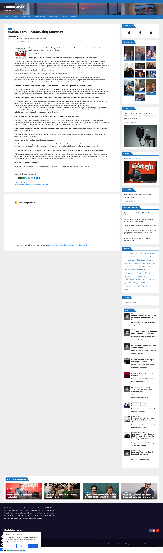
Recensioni (53, 17)
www (126, 289)
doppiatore (131, 260)
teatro (149, 283)
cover (151, 257)
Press (9, 28)
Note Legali (153, 544)
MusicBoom (31, 38)
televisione (127, 286)
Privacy (127, 544)
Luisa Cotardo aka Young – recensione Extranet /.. (31, 185)
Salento (151, 279)
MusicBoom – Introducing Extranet (35, 32)
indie (126, 266)
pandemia (141, 270)
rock (144, 280)
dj (125, 260)
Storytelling (40, 17)
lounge (126, 269)
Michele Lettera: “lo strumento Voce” (145, 225)
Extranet (20, 38)
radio (44, 38)
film (148, 263)
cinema (135, 257)
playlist (139, 273)
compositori (143, 257)
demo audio (133, 122)
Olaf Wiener (127, 213)
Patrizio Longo (14, 7)
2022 (141, 253)
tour (134, 286)
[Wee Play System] (140, 172)
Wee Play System (144, 286)
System (142, 283)
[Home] (7, 17)
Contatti (144, 544)
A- (2, 544)
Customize (11, 546)
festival (127, 263)
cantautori (127, 257)
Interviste (26, 17)
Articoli (15, 17)
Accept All (33, 546)
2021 (136, 253)
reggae (138, 279)
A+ (3, 536)
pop (132, 276)
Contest (102, 544)
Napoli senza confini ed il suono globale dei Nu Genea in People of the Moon (100, 496)
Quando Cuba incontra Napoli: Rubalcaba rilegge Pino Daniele (139, 496)
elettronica (141, 260)
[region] (22, 541)
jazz (132, 266)
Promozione (111, 544)
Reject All (22, 546)
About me (135, 544)
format (25, 38)
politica (126, 276)
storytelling (133, 283)
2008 (126, 253)
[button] (158, 17)
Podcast (147, 273)
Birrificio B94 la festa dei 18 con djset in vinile (61, 496)
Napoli (133, 270)
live (149, 266)
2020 (131, 253)
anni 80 (152, 253)
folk (153, 263)
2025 (146, 253)
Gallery (64, 17)
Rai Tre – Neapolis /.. (21, 182)
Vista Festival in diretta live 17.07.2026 (20, 496)
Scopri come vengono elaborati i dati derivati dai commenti (67, 245)
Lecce (137, 266)
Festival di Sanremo (138, 263)
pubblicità (139, 276)
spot (125, 283)
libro (144, 266)
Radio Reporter (129, 279)
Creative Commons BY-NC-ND (39, 510)
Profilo (74, 17)
